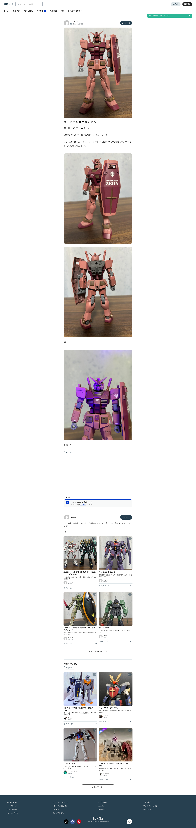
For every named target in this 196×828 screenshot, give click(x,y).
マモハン (74, 22)
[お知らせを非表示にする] (190, 16)
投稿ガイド (147, 809)
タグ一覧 (56, 809)
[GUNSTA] (8, 4)
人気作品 (53, 11)
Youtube (101, 806)
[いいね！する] (129, 821)
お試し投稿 (28, 11)
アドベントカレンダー (61, 802)
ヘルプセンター (76, 11)
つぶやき (16, 11)
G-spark (70, 718)
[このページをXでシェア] (66, 821)
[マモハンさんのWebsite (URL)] (66, 532)
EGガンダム (69, 452)
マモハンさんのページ (98, 651)
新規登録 (187, 4)
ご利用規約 (147, 802)
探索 (62, 11)
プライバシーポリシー (151, 806)
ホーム (6, 11)
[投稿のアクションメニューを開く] (95, 588)
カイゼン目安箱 (12, 813)
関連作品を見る (98, 787)
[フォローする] (126, 23)
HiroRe (105, 716)
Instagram (101, 809)
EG (71, 24)
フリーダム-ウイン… (74, 771)
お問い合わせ (12, 809)
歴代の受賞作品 (58, 813)
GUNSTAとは (12, 802)
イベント (40, 11)
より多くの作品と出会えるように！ (160, 15)
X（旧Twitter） (103, 802)
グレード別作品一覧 (60, 806)
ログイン (175, 4)
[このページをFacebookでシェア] (72, 821)
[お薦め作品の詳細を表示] (130, 128)
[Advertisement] (98, 473)
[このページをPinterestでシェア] (79, 821)
